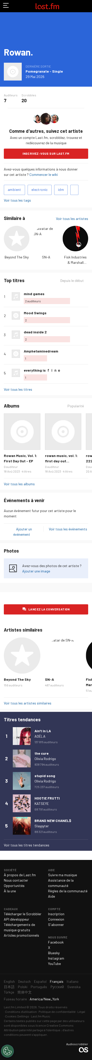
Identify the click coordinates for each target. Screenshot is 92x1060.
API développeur (16, 919)
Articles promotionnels (21, 935)
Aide (51, 896)
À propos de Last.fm (20, 875)
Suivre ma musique (62, 875)
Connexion (56, 919)
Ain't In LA (42, 731)
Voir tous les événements (68, 529)
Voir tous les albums (19, 484)
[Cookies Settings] (7, 1051)
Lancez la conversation (49, 609)
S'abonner (56, 924)
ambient (14, 189)
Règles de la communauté (67, 891)
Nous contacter (16, 880)
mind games (34, 294)
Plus (86, 296)
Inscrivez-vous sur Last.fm (45, 153)
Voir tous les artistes (72, 218)
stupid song (44, 776)
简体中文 (24, 992)
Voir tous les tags (17, 200)
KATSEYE (41, 803)
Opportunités (14, 885)
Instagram (56, 958)
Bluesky (54, 953)
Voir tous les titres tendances (26, 845)
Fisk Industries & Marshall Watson (75, 262)
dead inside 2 (35, 332)
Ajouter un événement (22, 531)
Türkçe (9, 992)
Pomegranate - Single (44, 71)
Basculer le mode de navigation (6, 6)
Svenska (73, 987)
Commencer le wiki (43, 174)
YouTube (54, 963)
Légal (81, 1011)
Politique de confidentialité (57, 1011)
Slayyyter (41, 826)
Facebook (56, 942)
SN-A (46, 257)
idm (61, 189)
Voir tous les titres (18, 389)
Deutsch (24, 981)
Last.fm (47, 6)
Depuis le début (72, 280)
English (9, 981)
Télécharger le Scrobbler (22, 914)
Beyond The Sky (17, 257)
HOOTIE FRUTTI (47, 798)
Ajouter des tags (74, 190)
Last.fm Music (40, 1016)
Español (40, 981)
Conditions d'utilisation (21, 1011)
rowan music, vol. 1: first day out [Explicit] (61, 460)
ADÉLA (39, 736)
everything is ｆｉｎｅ (42, 370)
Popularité (75, 406)
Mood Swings (35, 313)
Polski (22, 987)
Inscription (56, 914)
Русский (57, 987)
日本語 (9, 987)
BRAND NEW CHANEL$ (52, 820)
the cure (41, 753)
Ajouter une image (36, 571)
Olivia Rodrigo (45, 758)
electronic (39, 189)
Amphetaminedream (41, 351)
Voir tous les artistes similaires (27, 703)
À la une (10, 891)
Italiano (72, 981)
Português (39, 987)
